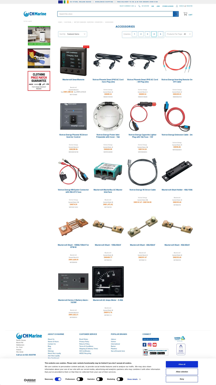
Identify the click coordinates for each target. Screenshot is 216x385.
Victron (113, 341)
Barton (113, 346)
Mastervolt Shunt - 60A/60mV (142, 245)
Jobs (49, 348)
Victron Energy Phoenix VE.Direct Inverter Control (73, 136)
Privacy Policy (84, 341)
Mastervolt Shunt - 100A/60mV (108, 245)
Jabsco (113, 339)
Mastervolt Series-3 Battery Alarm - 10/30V (73, 301)
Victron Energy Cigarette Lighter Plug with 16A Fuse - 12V (142, 136)
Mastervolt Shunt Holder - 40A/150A (177, 190)
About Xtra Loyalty (54, 353)
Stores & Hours (53, 341)
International (115, 344)
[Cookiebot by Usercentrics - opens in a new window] (30, 380)
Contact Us (52, 344)
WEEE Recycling (85, 353)
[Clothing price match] (39, 81)
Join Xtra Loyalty (54, 356)
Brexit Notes (83, 339)
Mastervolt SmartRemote (73, 80)
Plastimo (114, 348)
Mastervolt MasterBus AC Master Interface (108, 191)
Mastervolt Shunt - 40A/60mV (177, 245)
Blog (49, 346)
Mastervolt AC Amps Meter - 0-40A (108, 300)
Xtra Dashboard (53, 358)
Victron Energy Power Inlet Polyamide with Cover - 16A (108, 136)
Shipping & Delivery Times (88, 348)
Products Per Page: (174, 34)
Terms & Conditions (86, 346)
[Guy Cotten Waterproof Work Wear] (39, 58)
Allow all (182, 364)
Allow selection (182, 372)
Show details (132, 379)
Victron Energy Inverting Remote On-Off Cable (177, 81)
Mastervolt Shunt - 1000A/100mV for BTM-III (73, 246)
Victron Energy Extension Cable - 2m (177, 135)
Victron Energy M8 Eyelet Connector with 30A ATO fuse (73, 191)
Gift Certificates (84, 351)
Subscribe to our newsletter (150, 339)
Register (189, 6)
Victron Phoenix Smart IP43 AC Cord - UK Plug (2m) (142, 81)
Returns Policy (84, 344)
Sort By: (63, 34)
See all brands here (118, 351)
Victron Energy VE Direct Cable (142, 190)
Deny (182, 379)
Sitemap (51, 351)
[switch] (80, 379)
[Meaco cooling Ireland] (39, 36)
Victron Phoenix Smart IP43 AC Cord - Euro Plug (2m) (108, 81)
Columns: (127, 34)
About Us (51, 339)
